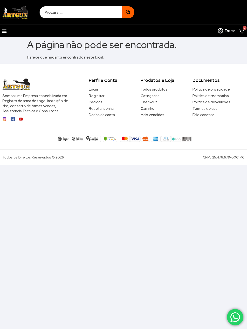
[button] (4, 31)
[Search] (128, 12)
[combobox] (81, 12)
